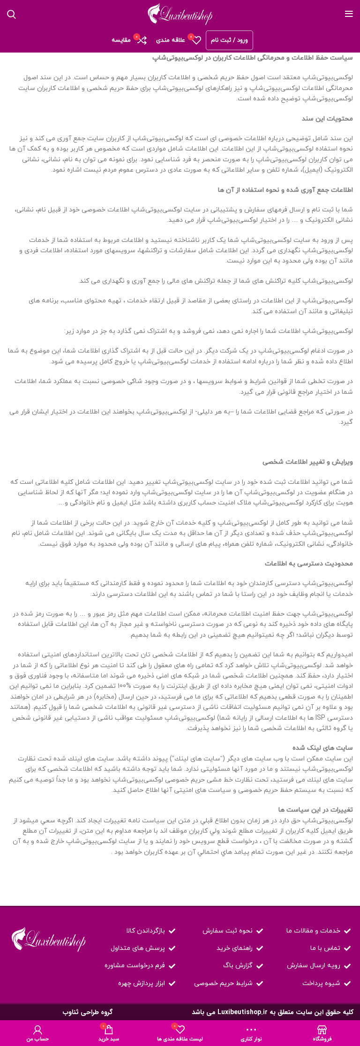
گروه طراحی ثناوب (87, 1012)
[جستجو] (11, 14)
